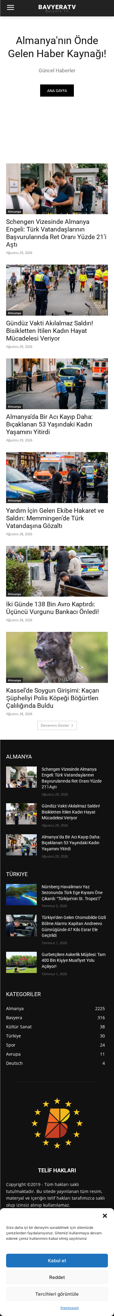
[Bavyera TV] (57, 1123)
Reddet (57, 1277)
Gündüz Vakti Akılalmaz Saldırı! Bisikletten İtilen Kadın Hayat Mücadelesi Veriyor (49, 331)
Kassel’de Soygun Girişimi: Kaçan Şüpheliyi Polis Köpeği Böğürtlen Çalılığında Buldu (52, 698)
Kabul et (57, 1260)
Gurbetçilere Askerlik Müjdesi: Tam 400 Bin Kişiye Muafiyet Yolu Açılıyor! (73, 960)
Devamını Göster (55, 725)
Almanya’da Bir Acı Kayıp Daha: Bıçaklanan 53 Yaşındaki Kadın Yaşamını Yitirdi (49, 424)
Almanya (14, 211)
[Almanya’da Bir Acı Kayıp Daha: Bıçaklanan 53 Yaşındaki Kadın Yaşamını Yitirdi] (57, 384)
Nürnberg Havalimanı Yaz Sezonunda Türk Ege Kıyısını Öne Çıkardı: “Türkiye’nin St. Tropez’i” (72, 892)
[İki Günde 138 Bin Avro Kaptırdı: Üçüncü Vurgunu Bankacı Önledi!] (57, 571)
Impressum (69, 1307)
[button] (105, 1216)
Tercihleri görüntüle (57, 1294)
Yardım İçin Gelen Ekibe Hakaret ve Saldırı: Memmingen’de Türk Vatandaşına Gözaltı (55, 518)
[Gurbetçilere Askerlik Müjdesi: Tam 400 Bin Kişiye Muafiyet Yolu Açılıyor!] (21, 962)
